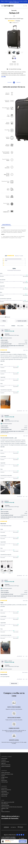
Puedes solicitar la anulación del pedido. (14, 719)
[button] (14, 20)
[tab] (6, 225)
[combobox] (22, 838)
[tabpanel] (14, 237)
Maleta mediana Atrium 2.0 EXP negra (12, 335)
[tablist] (14, 225)
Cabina (11, 64)
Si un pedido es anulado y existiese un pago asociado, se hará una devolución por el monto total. (14, 731)
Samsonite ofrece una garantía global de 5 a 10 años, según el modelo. (14, 743)
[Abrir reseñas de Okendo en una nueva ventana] (5, 317)
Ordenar (13, 325)
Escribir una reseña (23, 321)
